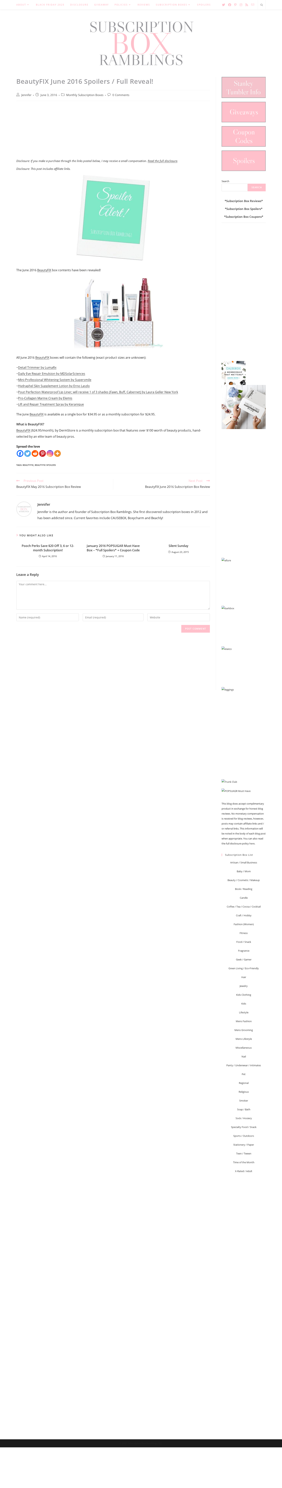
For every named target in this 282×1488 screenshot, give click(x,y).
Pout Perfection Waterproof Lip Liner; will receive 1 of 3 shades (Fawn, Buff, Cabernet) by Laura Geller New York (98, 392)
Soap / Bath (243, 1109)
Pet (244, 1074)
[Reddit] (35, 453)
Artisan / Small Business (243, 862)
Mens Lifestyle (244, 1039)
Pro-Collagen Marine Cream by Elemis (45, 398)
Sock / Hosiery (244, 1118)
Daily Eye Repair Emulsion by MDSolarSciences (51, 374)
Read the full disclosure (162, 161)
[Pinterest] (42, 453)
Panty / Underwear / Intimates (243, 1065)
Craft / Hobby (243, 915)
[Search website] (261, 5)
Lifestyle (243, 1012)
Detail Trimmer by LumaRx (37, 367)
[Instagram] (50, 453)
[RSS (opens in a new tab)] (247, 4)
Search (225, 181)
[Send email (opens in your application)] (253, 4)
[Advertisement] (113, 132)
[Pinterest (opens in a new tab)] (235, 4)
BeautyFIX (44, 270)
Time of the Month (243, 1162)
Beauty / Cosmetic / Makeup (244, 880)
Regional (244, 1083)
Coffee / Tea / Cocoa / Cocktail (244, 906)
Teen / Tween (243, 1153)
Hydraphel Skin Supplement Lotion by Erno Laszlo (54, 386)
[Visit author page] (24, 509)
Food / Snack (243, 942)
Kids (243, 1003)
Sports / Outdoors (243, 1136)
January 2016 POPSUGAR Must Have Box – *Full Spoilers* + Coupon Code (113, 548)
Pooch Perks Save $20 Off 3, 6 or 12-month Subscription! (48, 548)
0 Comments (120, 95)
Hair (243, 977)
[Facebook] (20, 453)
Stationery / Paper (243, 1144)
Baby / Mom (244, 871)
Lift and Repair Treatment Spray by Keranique (51, 404)
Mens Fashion (244, 1021)
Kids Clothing (243, 994)
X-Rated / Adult (243, 1171)
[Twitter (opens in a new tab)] (223, 4)
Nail (244, 1056)
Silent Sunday (178, 546)
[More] (57, 453)
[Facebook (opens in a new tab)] (230, 4)
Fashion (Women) (244, 924)
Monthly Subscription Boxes (84, 95)
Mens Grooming (243, 1030)
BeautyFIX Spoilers (45, 465)
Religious (244, 1091)
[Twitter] (27, 453)
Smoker (243, 1100)
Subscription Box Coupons (244, 217)
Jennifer (26, 95)
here (252, 843)
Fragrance (243, 950)
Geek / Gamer (243, 959)
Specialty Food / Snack (243, 1127)
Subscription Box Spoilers (243, 209)
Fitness (244, 933)
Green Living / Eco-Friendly (243, 968)
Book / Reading (243, 889)
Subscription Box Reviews (243, 201)
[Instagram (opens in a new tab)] (241, 4)
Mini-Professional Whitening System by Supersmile (54, 380)
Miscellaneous (244, 1047)
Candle (244, 897)
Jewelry (244, 986)
